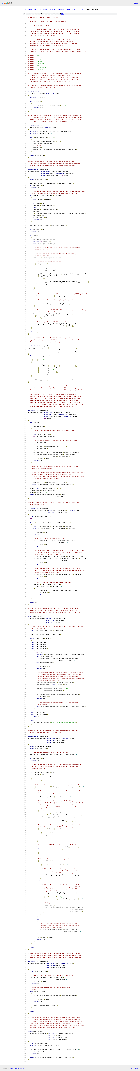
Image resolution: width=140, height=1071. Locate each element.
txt (132, 1068)
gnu (24, 9)
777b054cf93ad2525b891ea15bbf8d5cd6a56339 (59, 9)
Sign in (136, 3)
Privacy (16, 1068)
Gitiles (11, 1068)
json (136, 1068)
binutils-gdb (33, 9)
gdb (83, 9)
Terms (22, 1068)
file (62, 14)
